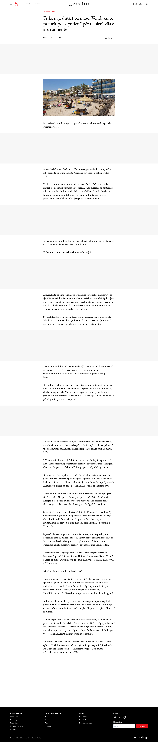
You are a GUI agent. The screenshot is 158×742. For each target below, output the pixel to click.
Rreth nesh (14, 717)
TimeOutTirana (84, 720)
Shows (47, 720)
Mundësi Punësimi (16, 726)
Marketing (13, 720)
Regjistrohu (142, 726)
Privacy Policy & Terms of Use (20, 738)
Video (47, 723)
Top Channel (83, 717)
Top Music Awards (85, 723)
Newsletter (14, 723)
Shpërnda (108, 38)
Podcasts (48, 726)
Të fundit (27, 4)
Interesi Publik (50, 12)
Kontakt (13, 729)
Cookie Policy (36, 738)
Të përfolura (35, 4)
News (46, 717)
